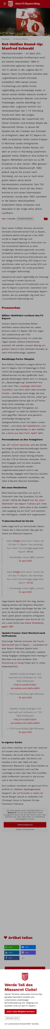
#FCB (30, 551)
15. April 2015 (25, 561)
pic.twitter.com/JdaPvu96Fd (25, 688)
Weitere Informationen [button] (25, 829)
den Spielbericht (31, 426)
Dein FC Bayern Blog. (27, 3)
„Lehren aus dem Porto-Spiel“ (21, 433)
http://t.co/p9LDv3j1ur (25, 684)
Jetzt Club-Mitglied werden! (20, 1011)
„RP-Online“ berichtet (17, 445)
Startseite (6, 39)
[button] (11, 947)
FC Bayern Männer (20, 39)
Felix (3, 219)
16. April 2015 (25, 697)
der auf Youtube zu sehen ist (28, 793)
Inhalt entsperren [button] (25, 825)
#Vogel (16, 541)
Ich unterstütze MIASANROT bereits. (22, 1024)
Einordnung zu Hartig (13, 663)
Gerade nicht (12, 1018)
